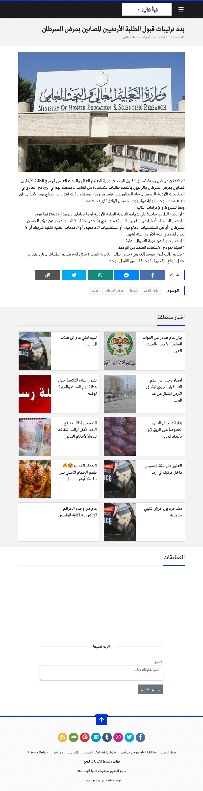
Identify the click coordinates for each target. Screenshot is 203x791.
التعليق (158, 662)
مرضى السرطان (114, 291)
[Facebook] (152, 275)
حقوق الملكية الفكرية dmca (99, 752)
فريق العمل (168, 752)
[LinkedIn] (96, 737)
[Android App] (73, 737)
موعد (95, 291)
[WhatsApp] (100, 275)
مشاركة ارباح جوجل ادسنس (139, 752)
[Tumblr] (107, 737)
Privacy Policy (37, 752)
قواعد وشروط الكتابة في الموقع (101, 762)
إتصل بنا (73, 752)
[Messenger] (126, 275)
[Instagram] (118, 737)
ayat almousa (168, 37)
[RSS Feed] (63, 737)
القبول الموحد (151, 291)
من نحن (58, 752)
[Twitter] (74, 275)
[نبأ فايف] (147, 9)
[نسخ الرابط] (47, 275)
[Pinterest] (85, 737)
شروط (133, 291)
